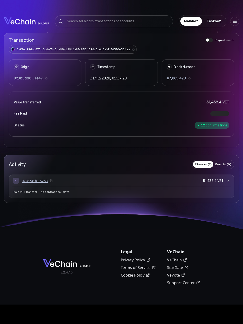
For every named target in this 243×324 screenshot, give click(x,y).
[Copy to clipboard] (133, 49)
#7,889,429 (176, 78)
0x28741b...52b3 (35, 181)
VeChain (174, 260)
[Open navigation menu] (234, 21)
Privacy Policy (133, 260)
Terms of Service (135, 267)
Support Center (181, 282)
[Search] (60, 21)
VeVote (173, 275)
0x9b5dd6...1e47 (28, 78)
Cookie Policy (133, 275)
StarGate (175, 267)
